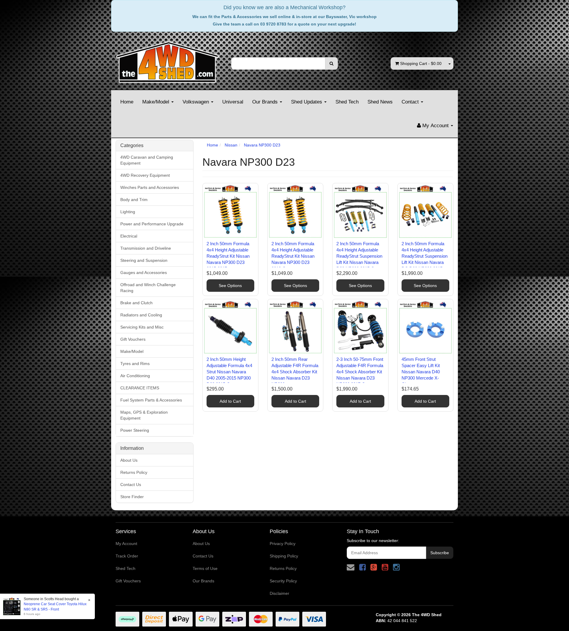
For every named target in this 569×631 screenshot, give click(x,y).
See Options (230, 285)
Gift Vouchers (133, 339)
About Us (129, 460)
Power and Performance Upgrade (151, 224)
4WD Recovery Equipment (145, 175)
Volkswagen (196, 102)
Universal (232, 102)
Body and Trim (134, 199)
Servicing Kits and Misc (142, 327)
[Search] (331, 63)
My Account (126, 543)
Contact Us (130, 484)
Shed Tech (347, 102)
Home (126, 102)
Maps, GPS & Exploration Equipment (144, 415)
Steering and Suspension (143, 260)
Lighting (127, 211)
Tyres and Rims (135, 363)
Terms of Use (205, 568)
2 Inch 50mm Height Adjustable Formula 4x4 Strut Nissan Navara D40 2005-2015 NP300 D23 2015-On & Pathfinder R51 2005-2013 (229, 378)
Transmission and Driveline (145, 248)
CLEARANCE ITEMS (139, 387)
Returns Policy (133, 472)
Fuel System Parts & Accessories (151, 400)
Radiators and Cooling (141, 315)
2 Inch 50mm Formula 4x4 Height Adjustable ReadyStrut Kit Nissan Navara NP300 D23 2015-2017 (228, 256)
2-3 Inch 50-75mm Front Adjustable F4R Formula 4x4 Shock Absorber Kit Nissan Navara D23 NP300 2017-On (359, 372)
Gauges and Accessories (143, 272)
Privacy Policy (282, 543)
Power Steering (134, 430)
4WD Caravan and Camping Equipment (146, 160)
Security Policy (283, 581)
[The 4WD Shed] (167, 60)
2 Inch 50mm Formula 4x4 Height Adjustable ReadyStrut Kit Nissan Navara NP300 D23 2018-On (292, 256)
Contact (411, 102)
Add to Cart (230, 401)
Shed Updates (307, 102)
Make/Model (156, 102)
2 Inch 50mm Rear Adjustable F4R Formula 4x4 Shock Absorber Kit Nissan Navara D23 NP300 (294, 372)
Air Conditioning (135, 375)
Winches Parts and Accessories (149, 187)
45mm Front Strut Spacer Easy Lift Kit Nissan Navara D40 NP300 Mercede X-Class (421, 372)
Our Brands (265, 102)
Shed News (380, 102)
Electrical (128, 236)
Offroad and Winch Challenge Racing (148, 287)
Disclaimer (279, 593)
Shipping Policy (284, 556)
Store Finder (132, 496)
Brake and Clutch (136, 302)
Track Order (127, 556)
